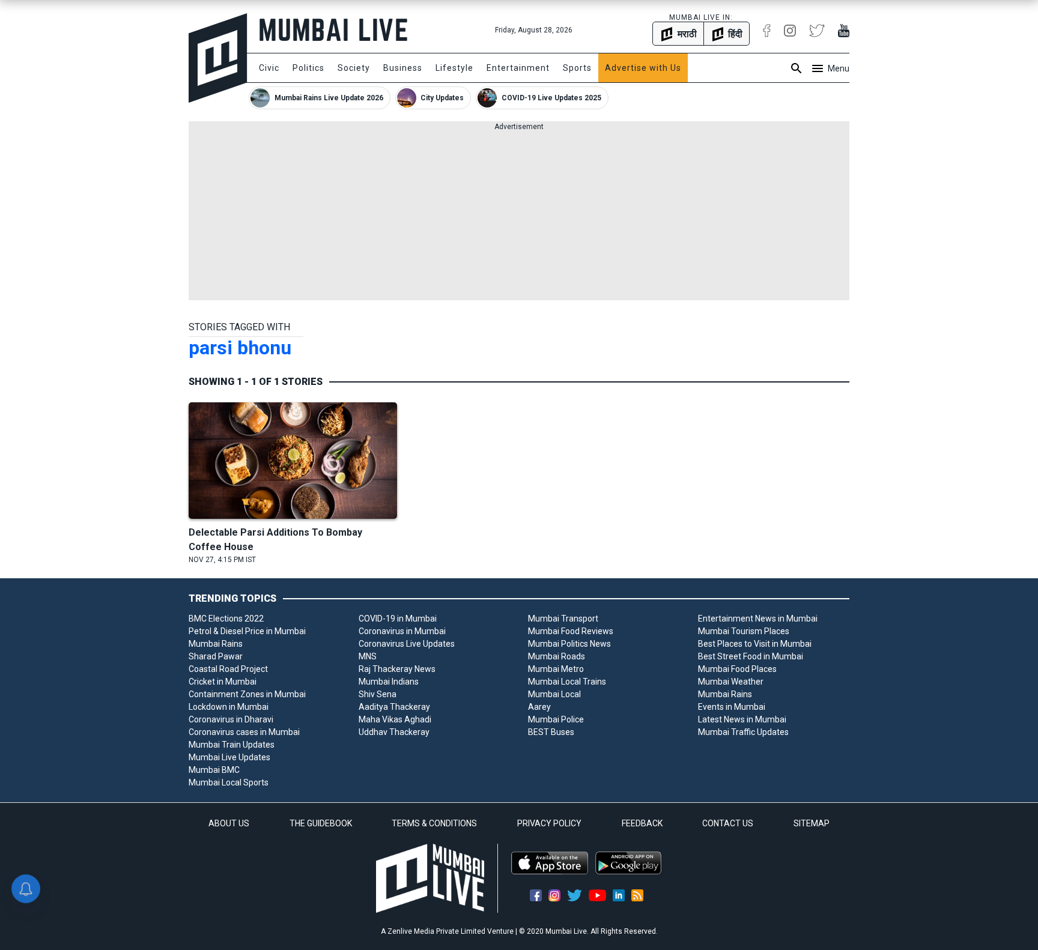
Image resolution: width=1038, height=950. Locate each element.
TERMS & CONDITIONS (434, 823)
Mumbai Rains (216, 644)
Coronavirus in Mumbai (402, 631)
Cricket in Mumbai (222, 681)
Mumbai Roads (556, 656)
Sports (577, 68)
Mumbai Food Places (737, 669)
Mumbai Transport (563, 618)
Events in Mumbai (731, 707)
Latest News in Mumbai (742, 719)
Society (354, 68)
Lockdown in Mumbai (229, 707)
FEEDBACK (642, 823)
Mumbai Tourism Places (743, 631)
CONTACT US (727, 823)
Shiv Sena (377, 694)
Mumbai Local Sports (229, 782)
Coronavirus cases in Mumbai (244, 732)
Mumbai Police (556, 719)
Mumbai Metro (556, 669)
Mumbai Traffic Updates (743, 732)
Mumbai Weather (730, 681)
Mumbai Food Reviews (570, 631)
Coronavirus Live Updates (407, 644)
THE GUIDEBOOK (321, 823)
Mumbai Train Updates (232, 744)
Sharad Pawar (216, 656)
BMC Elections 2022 (226, 618)
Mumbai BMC (214, 770)
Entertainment (518, 68)
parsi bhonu (240, 347)
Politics (308, 68)
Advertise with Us (643, 68)
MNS (368, 656)
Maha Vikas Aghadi (395, 719)
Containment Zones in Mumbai (247, 694)
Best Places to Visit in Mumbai (755, 644)
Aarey (539, 707)
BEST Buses (551, 732)
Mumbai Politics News (569, 644)
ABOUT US (228, 823)
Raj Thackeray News (397, 669)
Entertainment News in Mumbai (758, 618)
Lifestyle (454, 68)
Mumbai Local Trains (567, 681)
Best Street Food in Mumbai (750, 656)
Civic (269, 68)
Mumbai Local (554, 694)
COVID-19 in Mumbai (398, 618)
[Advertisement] (519, 216)
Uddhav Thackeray (394, 732)
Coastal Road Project (228, 669)
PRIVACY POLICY (549, 823)
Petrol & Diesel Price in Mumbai (247, 631)
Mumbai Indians (389, 681)
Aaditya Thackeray (394, 707)
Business (402, 68)
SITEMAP (812, 823)
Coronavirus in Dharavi (231, 719)
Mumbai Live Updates (229, 757)
